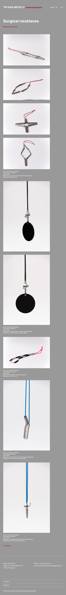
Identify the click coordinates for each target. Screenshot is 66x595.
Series (12, 27)
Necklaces (6, 27)
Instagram (6, 585)
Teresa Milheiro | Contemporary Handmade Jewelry (22, 591)
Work (15, 27)
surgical (7, 545)
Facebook (6, 581)
